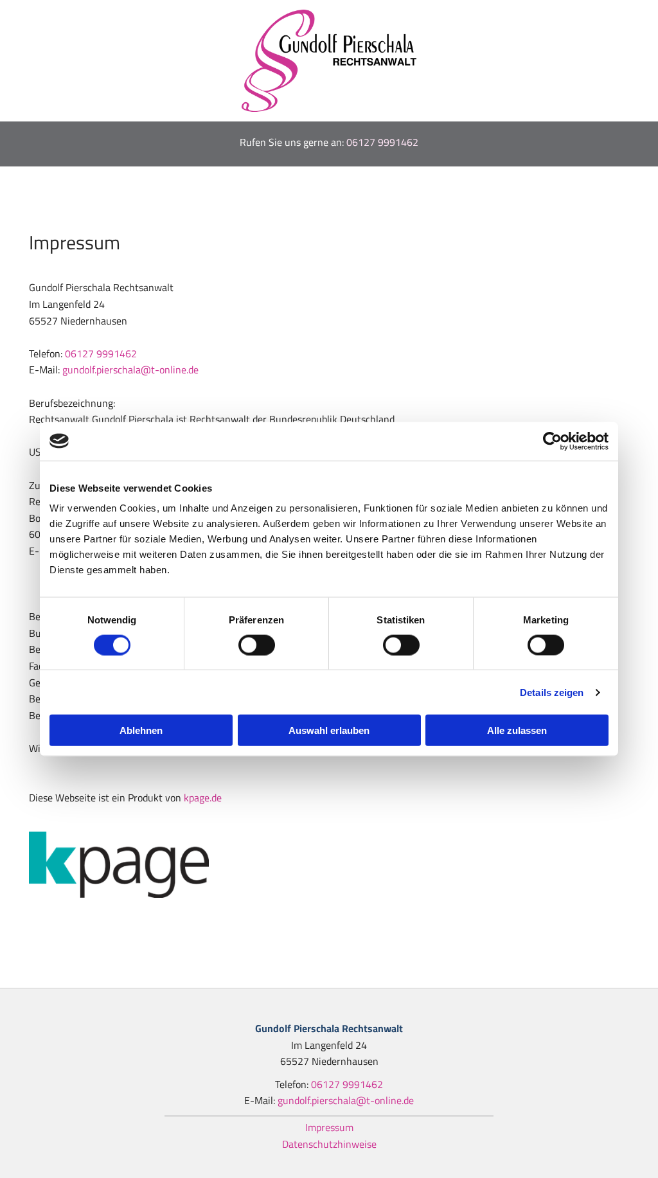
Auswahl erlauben (329, 730)
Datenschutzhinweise (329, 1144)
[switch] (256, 644)
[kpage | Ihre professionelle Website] (329, 865)
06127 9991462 (382, 142)
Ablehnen (141, 730)
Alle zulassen (517, 730)
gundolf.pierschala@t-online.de (130, 369)
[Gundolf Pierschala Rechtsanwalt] (329, 61)
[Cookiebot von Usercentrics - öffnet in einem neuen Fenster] (552, 441)
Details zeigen (551, 691)
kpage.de (203, 797)
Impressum (329, 1127)
